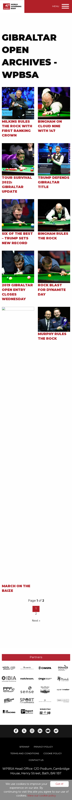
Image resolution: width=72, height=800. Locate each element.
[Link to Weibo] (56, 731)
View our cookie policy (41, 795)
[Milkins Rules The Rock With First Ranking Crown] (18, 103)
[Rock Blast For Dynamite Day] (54, 266)
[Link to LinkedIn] (40, 731)
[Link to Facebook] (16, 731)
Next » (36, 620)
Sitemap (24, 746)
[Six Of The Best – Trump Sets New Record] (18, 215)
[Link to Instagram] (32, 731)
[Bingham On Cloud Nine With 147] (54, 103)
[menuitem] (24, 746)
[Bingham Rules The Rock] (54, 215)
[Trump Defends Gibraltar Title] (54, 159)
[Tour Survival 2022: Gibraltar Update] (18, 159)
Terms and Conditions (24, 753)
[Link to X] (24, 731)
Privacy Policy (43, 746)
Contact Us (36, 760)
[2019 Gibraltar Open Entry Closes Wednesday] (18, 266)
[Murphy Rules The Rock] (54, 319)
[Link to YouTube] (48, 731)
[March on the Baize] (18, 445)
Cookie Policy (52, 753)
